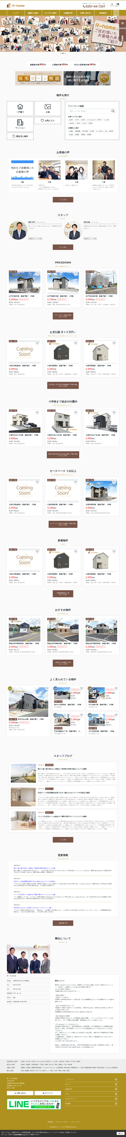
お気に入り (50, 120)
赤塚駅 (77, 134)
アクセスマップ (70, 1099)
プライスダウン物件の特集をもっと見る (63, 315)
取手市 (99, 120)
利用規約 (50, 1122)
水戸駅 (92, 131)
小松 (65, 1064)
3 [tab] (64, 53)
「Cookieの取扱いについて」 (20, 1134)
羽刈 (56, 1064)
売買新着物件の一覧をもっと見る (63, 593)
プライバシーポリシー (62, 1122)
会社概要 (67, 1103)
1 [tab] (61, 53)
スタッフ (67, 1084)
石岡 (68, 1070)
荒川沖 (32, 1070)
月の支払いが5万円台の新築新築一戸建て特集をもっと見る (63, 385)
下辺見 (42, 1064)
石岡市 (90, 123)
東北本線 (67, 1067)
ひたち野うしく (44, 1070)
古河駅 (71, 134)
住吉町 (23, 1064)
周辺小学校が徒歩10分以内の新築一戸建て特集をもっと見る (63, 454)
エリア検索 (14, 106)
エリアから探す (50, 13)
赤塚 (64, 1070)
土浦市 (71, 120)
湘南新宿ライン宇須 (77, 1067)
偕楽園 (27, 1070)
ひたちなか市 (91, 120)
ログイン (112, 6)
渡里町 (28, 1064)
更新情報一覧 (63, 923)
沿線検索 (26, 106)
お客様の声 (68, 13)
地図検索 (26, 111)
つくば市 (106, 120)
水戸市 (77, 120)
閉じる (121, 1133)
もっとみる (63, 199)
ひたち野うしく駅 (101, 131)
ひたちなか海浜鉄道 (111, 1067)
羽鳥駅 (83, 134)
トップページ (69, 1079)
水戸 (37, 1070)
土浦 (22, 1070)
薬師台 (61, 1064)
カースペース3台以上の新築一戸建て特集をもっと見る (63, 524)
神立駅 (111, 131)
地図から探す (33, 13)
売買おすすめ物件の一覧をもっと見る (63, 663)
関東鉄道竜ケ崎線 (90, 1067)
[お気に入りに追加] (37, 274)
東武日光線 (100, 1067)
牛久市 (84, 123)
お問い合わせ (85, 13)
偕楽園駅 (77, 131)
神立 (51, 1070)
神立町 (70, 1064)
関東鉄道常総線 (37, 1067)
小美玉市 (71, 123)
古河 (56, 1070)
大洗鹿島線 (59, 1067)
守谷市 (78, 123)
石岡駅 (89, 134)
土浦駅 (71, 131)
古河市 (83, 120)
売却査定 (103, 13)
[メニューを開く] (116, 13)
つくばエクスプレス (48, 1067)
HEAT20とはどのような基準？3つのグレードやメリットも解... (33, 907)
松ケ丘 (51, 1064)
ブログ (67, 1094)
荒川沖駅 (85, 131)
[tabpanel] (63, 34)
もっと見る (63, 247)
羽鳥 (46, 1064)
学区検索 (14, 111)
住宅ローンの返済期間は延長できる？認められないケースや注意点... (35, 881)
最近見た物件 (22, 136)
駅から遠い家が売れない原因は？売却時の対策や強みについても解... (35, 868)
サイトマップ (75, 1122)
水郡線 (28, 1067)
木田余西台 (35, 1064)
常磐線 (23, 1067)
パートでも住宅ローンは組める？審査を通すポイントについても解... (35, 894)
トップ (15, 13)
